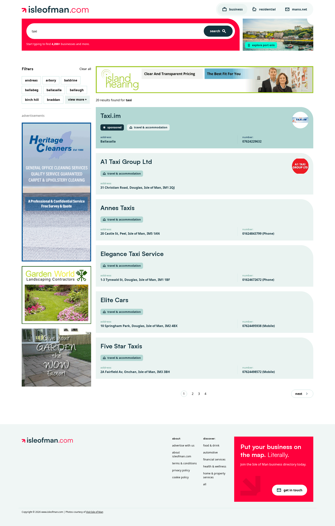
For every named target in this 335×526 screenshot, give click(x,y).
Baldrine (70, 80)
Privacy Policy (181, 470)
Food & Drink (211, 445)
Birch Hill (32, 100)
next (298, 394)
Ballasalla (54, 90)
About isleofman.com (181, 454)
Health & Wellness (214, 466)
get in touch (293, 490)
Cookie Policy (180, 477)
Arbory (51, 80)
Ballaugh (77, 90)
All (204, 484)
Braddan (53, 100)
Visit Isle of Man (94, 512)
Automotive (210, 452)
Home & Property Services (214, 475)
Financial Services (214, 459)
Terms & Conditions (184, 463)
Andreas (31, 80)
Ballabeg (31, 90)
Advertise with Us (183, 445)
